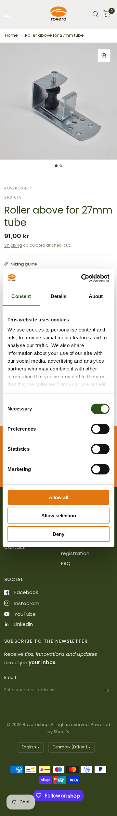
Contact (14, 547)
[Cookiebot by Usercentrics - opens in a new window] (83, 278)
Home (11, 35)
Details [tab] (59, 296)
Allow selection (58, 515)
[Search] (95, 14)
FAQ (66, 563)
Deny (58, 534)
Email (10, 677)
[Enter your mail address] (106, 689)
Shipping (13, 245)
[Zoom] (104, 55)
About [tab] (96, 296)
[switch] (100, 429)
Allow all (58, 497)
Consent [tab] (21, 296)
